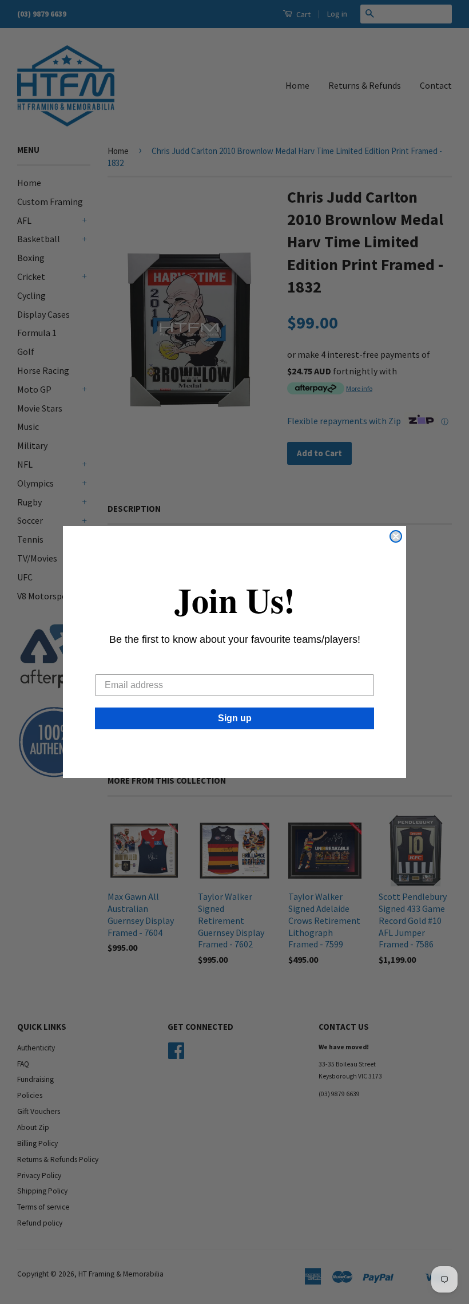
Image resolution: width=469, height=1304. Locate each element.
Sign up (235, 718)
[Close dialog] (396, 536)
